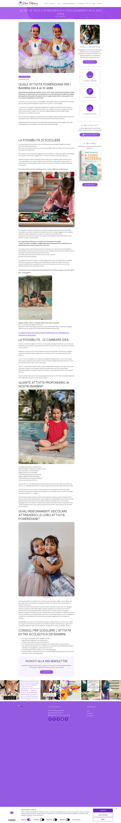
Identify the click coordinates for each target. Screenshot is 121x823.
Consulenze (90, 713)
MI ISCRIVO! (46, 672)
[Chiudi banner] (116, 808)
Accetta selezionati (103, 814)
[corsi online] (90, 77)
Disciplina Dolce (62, 16)
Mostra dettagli (76, 819)
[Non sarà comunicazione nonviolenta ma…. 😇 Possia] (10, 690)
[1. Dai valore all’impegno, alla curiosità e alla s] (70, 690)
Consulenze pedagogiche (69, 3)
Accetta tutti (103, 810)
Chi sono (52, 3)
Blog (94, 3)
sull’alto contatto (36, 163)
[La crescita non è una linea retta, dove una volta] (111, 690)
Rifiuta (103, 819)
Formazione (81, 3)
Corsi (59, 3)
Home (45, 3)
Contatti (99, 3)
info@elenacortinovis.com (56, 712)
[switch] (42, 820)
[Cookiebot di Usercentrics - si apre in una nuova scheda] (12, 820)
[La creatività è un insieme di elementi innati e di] (91, 690)
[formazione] (90, 110)
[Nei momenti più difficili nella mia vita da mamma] (30, 690)
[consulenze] (90, 93)
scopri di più (90, 61)
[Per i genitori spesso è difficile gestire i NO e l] (50, 690)
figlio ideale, (52, 649)
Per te (87, 3)
